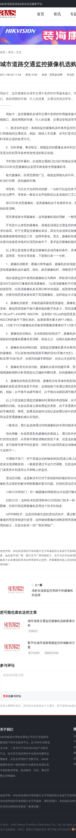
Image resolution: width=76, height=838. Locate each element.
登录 (5, 696)
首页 (40, 13)
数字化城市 (34, 652)
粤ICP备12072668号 (59, 829)
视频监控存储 (51, 652)
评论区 (71, 74)
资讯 (57, 13)
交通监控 (33, 630)
